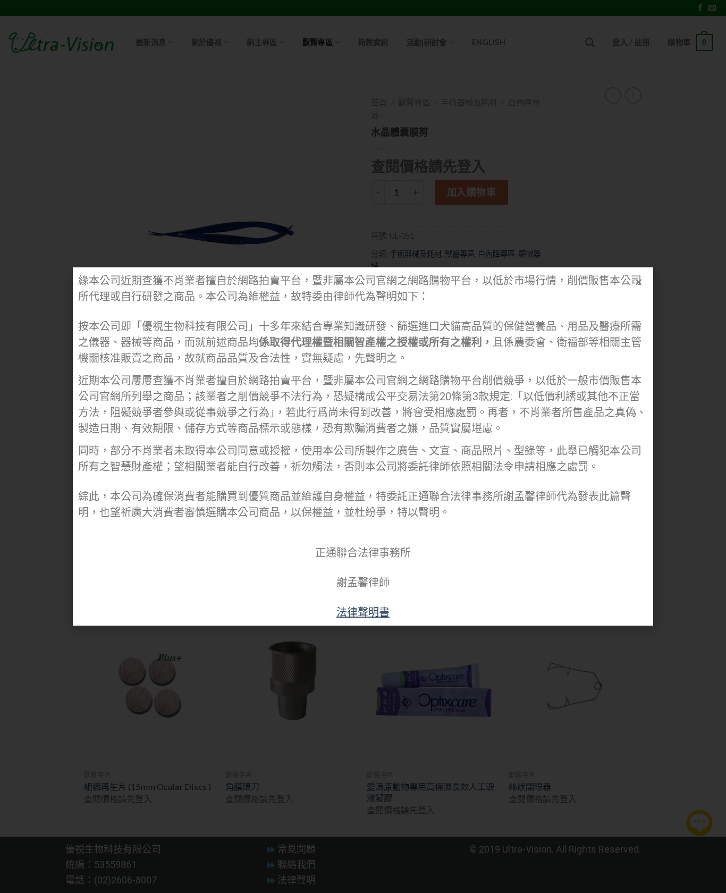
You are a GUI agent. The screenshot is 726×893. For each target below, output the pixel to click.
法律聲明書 (363, 612)
